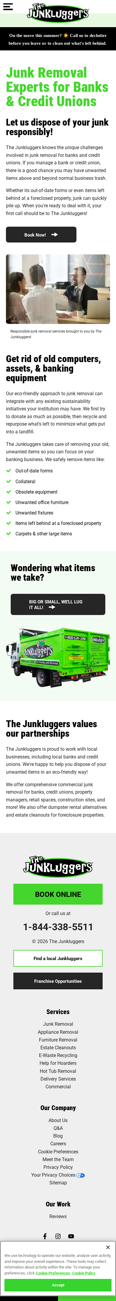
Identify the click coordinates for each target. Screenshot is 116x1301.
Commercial (58, 1086)
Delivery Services (58, 1078)
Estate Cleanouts (58, 1047)
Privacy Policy (58, 1167)
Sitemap (58, 1182)
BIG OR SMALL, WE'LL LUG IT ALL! (55, 604)
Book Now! (35, 235)
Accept (58, 1285)
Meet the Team (58, 1159)
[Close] (108, 1247)
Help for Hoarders (58, 1063)
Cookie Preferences (53, 1273)
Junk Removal (58, 1024)
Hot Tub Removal (58, 1071)
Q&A (58, 1128)
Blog (58, 1135)
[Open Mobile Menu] (8, 7)
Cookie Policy (83, 1273)
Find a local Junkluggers (58, 958)
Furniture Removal (58, 1039)
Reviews (58, 1216)
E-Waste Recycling (58, 1055)
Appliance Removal (58, 1032)
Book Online (58, 894)
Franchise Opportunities (58, 981)
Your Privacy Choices (53, 1175)
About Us (58, 1120)
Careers (58, 1143)
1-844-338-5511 (58, 926)
